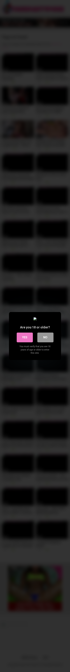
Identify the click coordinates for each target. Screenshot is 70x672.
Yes (24, 337)
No (45, 337)
